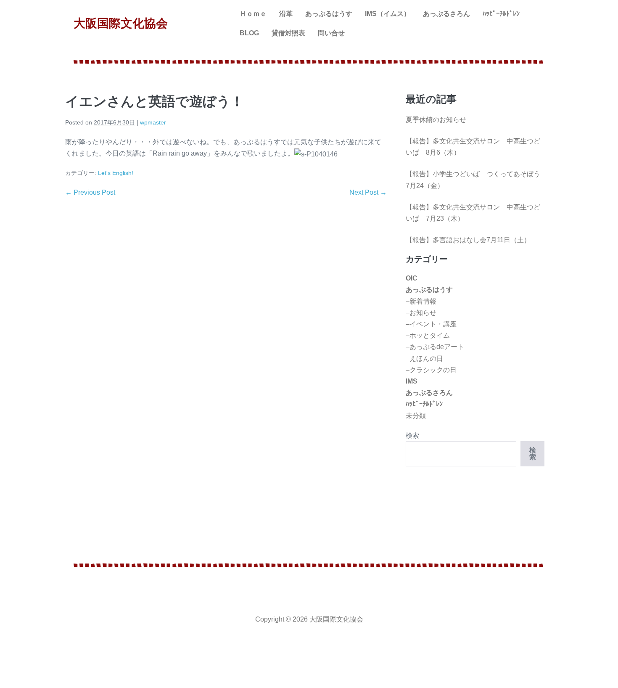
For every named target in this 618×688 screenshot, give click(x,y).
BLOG (249, 33)
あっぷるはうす (328, 13)
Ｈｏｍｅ (253, 13)
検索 (412, 435)
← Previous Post (90, 192)
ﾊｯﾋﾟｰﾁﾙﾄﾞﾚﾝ (501, 13)
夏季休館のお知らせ (436, 119)
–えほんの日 (424, 358)
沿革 (286, 13)
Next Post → (368, 192)
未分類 (416, 415)
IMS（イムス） (387, 13)
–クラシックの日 (431, 369)
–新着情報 (421, 301)
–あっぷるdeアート (435, 346)
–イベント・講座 (431, 324)
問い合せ (331, 33)
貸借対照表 (288, 33)
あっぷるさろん (446, 13)
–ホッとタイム (428, 335)
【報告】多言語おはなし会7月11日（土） (468, 239)
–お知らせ (421, 312)
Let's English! (115, 172)
